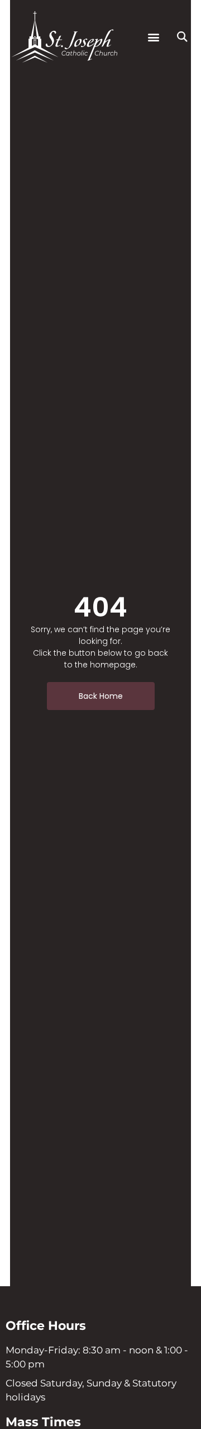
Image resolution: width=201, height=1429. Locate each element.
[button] (153, 37)
